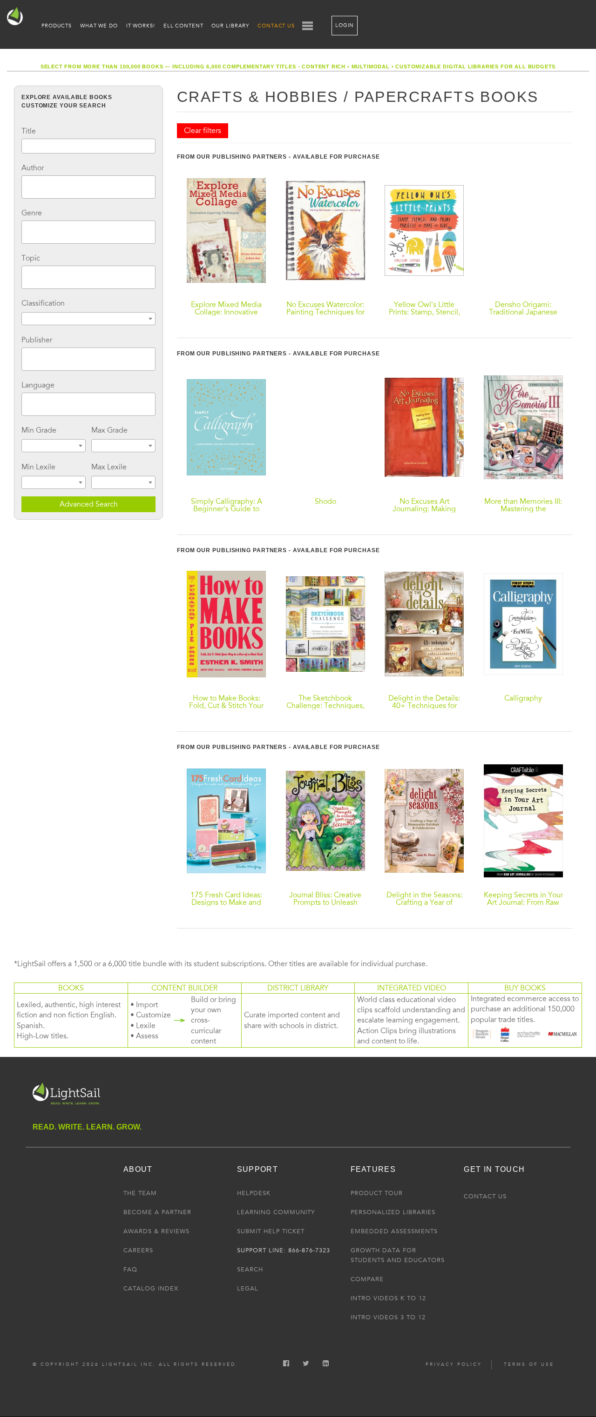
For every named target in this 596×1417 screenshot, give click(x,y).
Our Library (230, 26)
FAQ (130, 1269)
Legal (247, 1288)
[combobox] (88, 187)
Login (344, 25)
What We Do (99, 26)
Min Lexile (38, 467)
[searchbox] (27, 185)
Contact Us (276, 26)
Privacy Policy (454, 1364)
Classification (43, 303)
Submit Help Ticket (271, 1231)
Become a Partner (157, 1212)
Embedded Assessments (394, 1231)
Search (250, 1269)
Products (56, 26)
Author (32, 168)
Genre (31, 213)
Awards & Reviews (156, 1231)
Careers (138, 1250)
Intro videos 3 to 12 (388, 1317)
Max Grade (109, 430)
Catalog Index (150, 1288)
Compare (367, 1279)
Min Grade (38, 430)
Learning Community (276, 1212)
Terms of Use (529, 1364)
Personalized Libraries (393, 1212)
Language (37, 385)
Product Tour (377, 1193)
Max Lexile (109, 467)
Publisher (36, 340)
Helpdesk (254, 1193)
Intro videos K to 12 (388, 1298)
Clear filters (202, 130)
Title (28, 131)
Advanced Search (89, 504)
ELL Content (183, 26)
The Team (140, 1193)
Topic (30, 258)
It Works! (140, 26)
